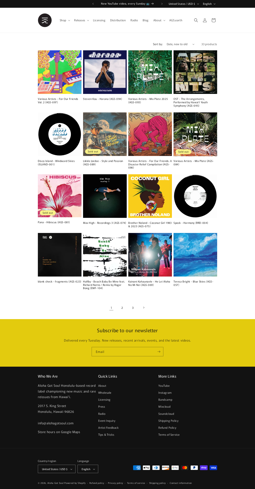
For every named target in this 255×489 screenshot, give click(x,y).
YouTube (164, 386)
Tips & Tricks (106, 434)
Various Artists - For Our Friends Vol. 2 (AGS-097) (58, 100)
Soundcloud (166, 414)
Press (101, 406)
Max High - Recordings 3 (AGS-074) (104, 223)
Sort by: (158, 44)
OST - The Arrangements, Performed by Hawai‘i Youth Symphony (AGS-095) (191, 102)
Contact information (181, 483)
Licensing (104, 399)
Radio (102, 414)
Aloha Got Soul (55, 483)
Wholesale (104, 393)
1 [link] (111, 307)
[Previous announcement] (93, 4)
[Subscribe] (158, 351)
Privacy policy (115, 483)
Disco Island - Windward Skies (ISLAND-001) (56, 162)
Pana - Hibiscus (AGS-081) (54, 222)
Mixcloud (164, 406)
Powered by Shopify (75, 483)
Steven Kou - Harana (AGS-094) (102, 99)
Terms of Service (169, 434)
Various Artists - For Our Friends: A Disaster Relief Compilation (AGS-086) (150, 164)
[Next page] (143, 307)
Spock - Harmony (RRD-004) (191, 223)
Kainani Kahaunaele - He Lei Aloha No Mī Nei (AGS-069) (149, 283)
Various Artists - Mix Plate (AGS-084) (194, 162)
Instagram (165, 393)
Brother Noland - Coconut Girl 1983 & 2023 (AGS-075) (150, 224)
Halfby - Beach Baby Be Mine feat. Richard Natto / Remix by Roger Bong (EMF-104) (104, 285)
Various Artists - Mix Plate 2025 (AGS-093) (148, 100)
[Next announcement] (162, 4)
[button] (64, 20)
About (102, 386)
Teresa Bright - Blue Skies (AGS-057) (193, 283)
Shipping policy (157, 483)
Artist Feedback (108, 428)
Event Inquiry (107, 421)
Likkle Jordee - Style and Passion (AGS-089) (103, 162)
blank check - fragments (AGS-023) (59, 281)
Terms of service (136, 483)
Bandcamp (165, 399)
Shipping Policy (168, 421)
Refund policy (96, 483)
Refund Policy (167, 428)
